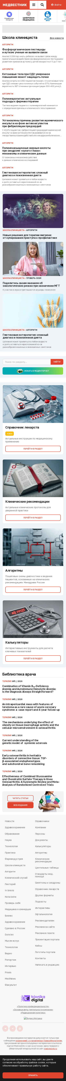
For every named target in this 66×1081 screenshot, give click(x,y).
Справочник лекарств (47, 889)
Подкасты (40, 901)
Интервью (10, 966)
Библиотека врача (19, 674)
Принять (33, 1075)
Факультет (11, 985)
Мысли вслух (12, 940)
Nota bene (10, 897)
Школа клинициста (19, 37)
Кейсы (38, 945)
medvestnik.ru (50, 1048)
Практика (10, 852)
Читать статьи (20, 798)
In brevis (9, 890)
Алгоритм (10, 871)
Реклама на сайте (45, 927)
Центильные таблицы (47, 867)
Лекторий (10, 884)
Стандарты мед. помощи (44, 875)
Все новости (57, 38)
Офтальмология (43, 914)
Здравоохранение (15, 827)
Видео (8, 953)
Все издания (20, 805)
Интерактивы (42, 908)
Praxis (8, 972)
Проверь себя (12, 903)
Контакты (40, 958)
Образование (12, 834)
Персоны (40, 834)
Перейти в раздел (33, 449)
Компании (40, 827)
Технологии (11, 846)
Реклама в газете (45, 933)
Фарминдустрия (14, 859)
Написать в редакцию (47, 964)
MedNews (10, 978)
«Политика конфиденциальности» (33, 1006)
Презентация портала (47, 939)
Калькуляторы (43, 846)
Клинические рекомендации (43, 860)
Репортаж (10, 960)
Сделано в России (15, 928)
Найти (57, 362)
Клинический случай (16, 878)
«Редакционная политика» (33, 1012)
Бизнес (9, 915)
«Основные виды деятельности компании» (33, 1009)
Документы (41, 840)
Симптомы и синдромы (47, 882)
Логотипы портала (45, 952)
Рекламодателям (44, 920)
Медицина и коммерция (18, 909)
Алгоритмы (41, 852)
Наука (8, 840)
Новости (9, 821)
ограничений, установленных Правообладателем (39, 1040)
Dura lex (9, 934)
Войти (57, 4)
